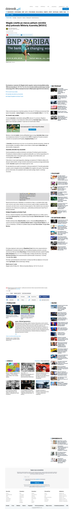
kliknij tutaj (43, 486)
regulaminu (38, 479)
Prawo (45, 493)
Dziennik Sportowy (35, 17)
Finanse (45, 494)
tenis (11, 293)
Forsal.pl (7, 497)
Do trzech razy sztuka (12, 91)
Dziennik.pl (22, 491)
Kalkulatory (61, 491)
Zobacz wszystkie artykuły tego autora (13, 336)
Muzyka (33, 501)
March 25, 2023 (23, 200)
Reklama (18, 505)
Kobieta (33, 493)
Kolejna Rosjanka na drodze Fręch (15, 96)
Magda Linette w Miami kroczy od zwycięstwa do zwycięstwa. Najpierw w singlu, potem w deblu (27, 317)
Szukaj (66, 8)
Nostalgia (14, 17)
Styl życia (46, 501)
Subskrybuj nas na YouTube (14, 34)
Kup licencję (18, 288)
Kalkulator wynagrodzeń (63, 501)
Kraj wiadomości (45, 361)
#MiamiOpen (24, 197)
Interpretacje (8, 499)
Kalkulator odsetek (62, 498)
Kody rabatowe (34, 494)
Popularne (37, 361)
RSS (67, 505)
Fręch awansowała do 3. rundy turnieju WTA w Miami (32, 126)
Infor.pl (7, 493)
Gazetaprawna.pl (9, 494)
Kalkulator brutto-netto (63, 499)
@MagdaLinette (33, 193)
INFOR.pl (31, 6)
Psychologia (46, 499)
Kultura (33, 502)
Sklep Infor (8, 501)
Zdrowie (21, 499)
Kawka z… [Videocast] (26, 17)
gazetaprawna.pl (62, 6)
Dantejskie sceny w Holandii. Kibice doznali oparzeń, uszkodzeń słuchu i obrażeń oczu (13, 339)
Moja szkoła (34, 497)
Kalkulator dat (61, 493)
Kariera (24, 505)
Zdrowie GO (19, 17)
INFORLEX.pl (43, 6)
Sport (7, 14)
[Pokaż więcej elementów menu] (68, 12)
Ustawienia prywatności (59, 505)
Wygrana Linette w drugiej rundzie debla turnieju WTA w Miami (12, 316)
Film (32, 499)
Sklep (67, 6)
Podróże (21, 501)
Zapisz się (37, 482)
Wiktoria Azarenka (26, 293)
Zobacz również (32, 129)
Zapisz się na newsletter (27, 34)
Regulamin (30, 505)
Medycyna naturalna (47, 497)
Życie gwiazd (34, 498)
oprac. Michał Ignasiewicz (13, 29)
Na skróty (8, 491)
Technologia (22, 494)
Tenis (12, 14)
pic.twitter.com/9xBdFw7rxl (25, 198)
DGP (48, 6)
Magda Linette (17, 293)
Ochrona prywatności (39, 505)
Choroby (45, 498)
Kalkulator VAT (61, 497)
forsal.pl (36, 6)
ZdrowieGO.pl (54, 6)
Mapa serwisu (49, 505)
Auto (20, 493)
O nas (13, 505)
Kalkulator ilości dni (62, 494)
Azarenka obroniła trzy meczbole (15, 94)
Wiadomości (22, 497)
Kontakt (7, 505)
